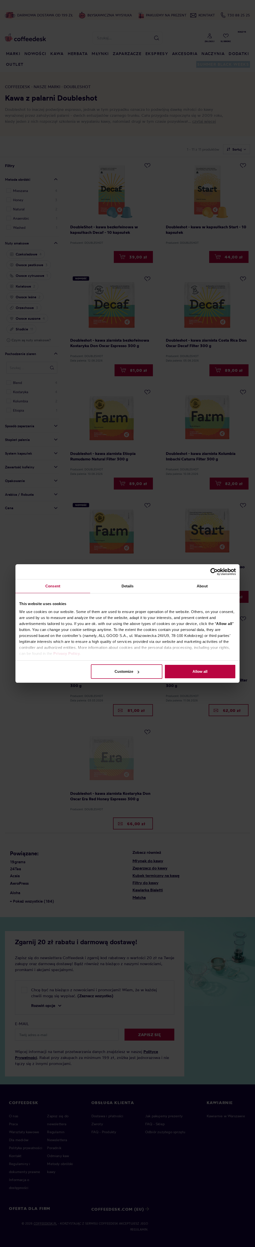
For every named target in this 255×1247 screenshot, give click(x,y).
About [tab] (202, 586)
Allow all (199, 671)
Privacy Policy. (67, 653)
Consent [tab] (52, 586)
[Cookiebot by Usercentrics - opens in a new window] (214, 571)
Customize (124, 671)
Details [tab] (128, 586)
